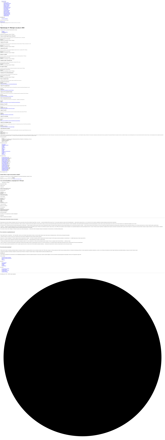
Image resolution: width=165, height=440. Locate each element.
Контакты (3, 259)
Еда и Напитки (6, 8)
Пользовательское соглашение (6, 257)
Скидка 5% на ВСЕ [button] (3, 110)
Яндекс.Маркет (4, 262)
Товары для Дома (4, 159)
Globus (3, 264)
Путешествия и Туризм (7, 7)
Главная (3, 31)
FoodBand (3, 145)
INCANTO (3, 154)
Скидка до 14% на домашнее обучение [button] (6, 91)
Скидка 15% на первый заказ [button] (4, 85)
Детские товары (6, 9)
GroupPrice (3, 147)
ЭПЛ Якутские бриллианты (6, 151)
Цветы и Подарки (4, 166)
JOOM (3, 149)
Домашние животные (7, 14)
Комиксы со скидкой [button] (3, 54)
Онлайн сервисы (6, 6)
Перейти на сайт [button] (2, 133)
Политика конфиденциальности (6, 258)
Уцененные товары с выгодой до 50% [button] (6, 60)
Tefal (2, 148)
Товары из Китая (4, 169)
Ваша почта (10, 177)
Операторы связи (6, 15)
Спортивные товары (7, 10)
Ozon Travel (3, 144)
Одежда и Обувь (6, 2)
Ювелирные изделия (7, 13)
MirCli (3, 153)
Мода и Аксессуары (7, 4)
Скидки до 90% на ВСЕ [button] (4, 48)
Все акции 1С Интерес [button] (3, 66)
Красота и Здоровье (7, 5)
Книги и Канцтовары (7, 12)
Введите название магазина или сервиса (14, 22)
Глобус (3, 146)
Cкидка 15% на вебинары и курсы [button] (5, 122)
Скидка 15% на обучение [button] (4, 116)
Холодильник (4, 265)
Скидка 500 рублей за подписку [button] (5, 128)
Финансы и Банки (4, 165)
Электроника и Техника (7, 3)
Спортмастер (4, 152)
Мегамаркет (4, 263)
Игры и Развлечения (5, 163)
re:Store (3, 150)
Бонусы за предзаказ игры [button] (4, 78)
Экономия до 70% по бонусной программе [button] (6, 72)
